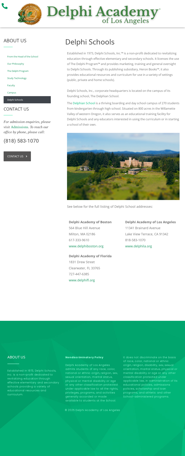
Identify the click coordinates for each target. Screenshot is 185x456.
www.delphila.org (138, 246)
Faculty (11, 85)
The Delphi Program (18, 71)
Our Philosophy (15, 63)
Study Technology (17, 78)
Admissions (19, 127)
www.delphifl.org (82, 280)
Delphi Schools (15, 99)
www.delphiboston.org (86, 246)
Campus (11, 92)
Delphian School (84, 103)
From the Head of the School (22, 56)
